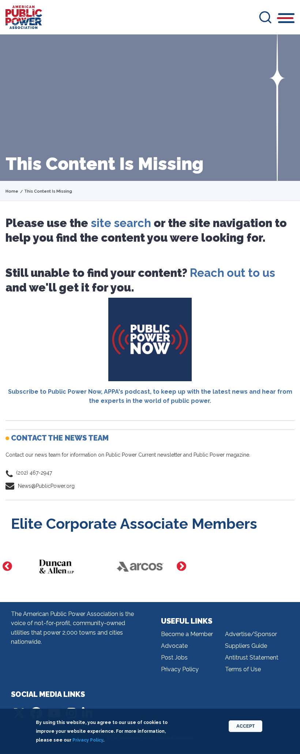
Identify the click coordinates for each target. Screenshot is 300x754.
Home (11, 191)
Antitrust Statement (251, 657)
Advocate (174, 645)
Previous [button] (7, 566)
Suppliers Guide (246, 645)
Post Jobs (174, 657)
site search (121, 223)
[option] (52, 567)
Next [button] (181, 566)
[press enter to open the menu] (286, 19)
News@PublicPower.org (46, 486)
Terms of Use (243, 669)
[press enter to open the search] (265, 17)
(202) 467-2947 (34, 473)
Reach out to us (232, 272)
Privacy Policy (180, 669)
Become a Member (187, 634)
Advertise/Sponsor (251, 634)
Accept (245, 726)
